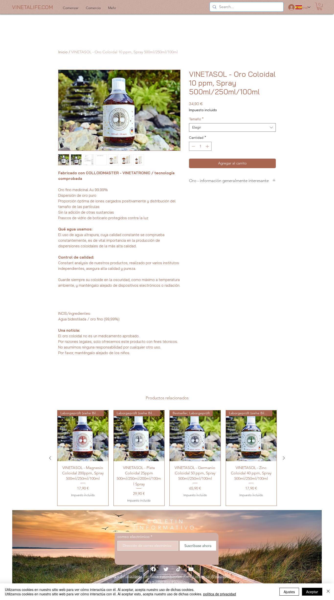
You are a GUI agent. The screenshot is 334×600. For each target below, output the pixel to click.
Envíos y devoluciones (124, 576)
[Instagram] (141, 569)
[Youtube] (191, 569)
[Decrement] (193, 146)
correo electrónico (133, 537)
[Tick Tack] (178, 569)
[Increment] (208, 146)
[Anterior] (50, 458)
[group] (167, 458)
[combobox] (232, 127)
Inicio (63, 52)
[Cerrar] (328, 591)
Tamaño (196, 119)
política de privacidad (219, 593)
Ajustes (289, 591)
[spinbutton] (200, 146)
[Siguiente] (284, 458)
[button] (319, 6)
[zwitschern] (166, 569)
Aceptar (312, 591)
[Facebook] (153, 569)
